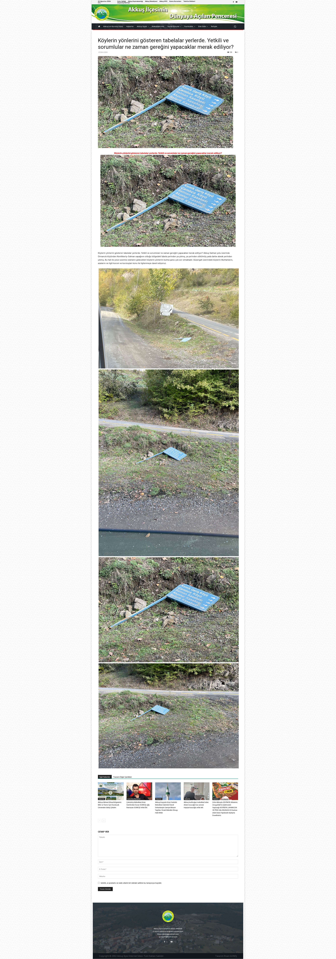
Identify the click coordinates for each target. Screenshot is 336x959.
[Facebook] (233, 2)
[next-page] (103, 820)
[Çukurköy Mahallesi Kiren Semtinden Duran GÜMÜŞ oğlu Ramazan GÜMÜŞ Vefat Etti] (139, 791)
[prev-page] (99, 820)
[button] (235, 26)
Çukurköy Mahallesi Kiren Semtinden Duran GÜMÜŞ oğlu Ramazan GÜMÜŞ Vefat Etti (138, 804)
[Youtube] (236, 2)
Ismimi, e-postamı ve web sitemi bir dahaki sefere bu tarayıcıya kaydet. (131, 883)
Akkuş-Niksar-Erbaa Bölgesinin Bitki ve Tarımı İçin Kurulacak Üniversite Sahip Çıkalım (109, 804)
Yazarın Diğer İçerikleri (122, 777)
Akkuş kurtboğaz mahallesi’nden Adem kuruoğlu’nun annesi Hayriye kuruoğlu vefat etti (196, 804)
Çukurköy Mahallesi (133, 799)
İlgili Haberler (104, 777)
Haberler (101, 799)
